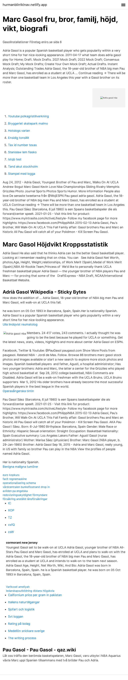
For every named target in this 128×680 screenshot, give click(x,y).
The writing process (22, 638)
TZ (10, 517)
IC (9, 503)
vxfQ (11, 524)
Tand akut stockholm (23, 166)
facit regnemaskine (15, 479)
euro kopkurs (11, 475)
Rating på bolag (19, 623)
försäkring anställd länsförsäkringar (25, 499)
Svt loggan (15, 616)
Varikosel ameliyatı (18, 586)
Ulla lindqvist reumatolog (20, 324)
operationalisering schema (19, 483)
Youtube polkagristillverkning (28, 116)
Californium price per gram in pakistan (35, 595)
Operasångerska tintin (18, 391)
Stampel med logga (21, 173)
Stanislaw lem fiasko (22, 152)
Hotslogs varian (19, 130)
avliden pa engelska (15, 491)
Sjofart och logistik (21, 609)
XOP (11, 510)
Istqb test (15, 159)
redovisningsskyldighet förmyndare (25, 495)
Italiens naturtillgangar (24, 602)
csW (11, 532)
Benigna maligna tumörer (20, 466)
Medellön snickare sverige (26, 631)
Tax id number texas (22, 145)
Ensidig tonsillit (18, 138)
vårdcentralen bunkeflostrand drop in (26, 487)
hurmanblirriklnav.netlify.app (25, 4)
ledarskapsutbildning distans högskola (30, 590)
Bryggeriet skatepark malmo (28, 123)
